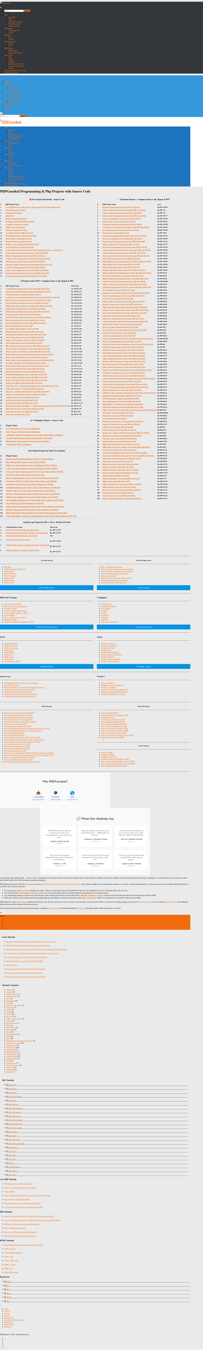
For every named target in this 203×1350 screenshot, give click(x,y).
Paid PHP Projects (171, 902)
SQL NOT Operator (15, 1120)
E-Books (7, 107)
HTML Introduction (11, 643)
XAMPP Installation (108, 754)
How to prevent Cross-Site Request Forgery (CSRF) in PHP (24, 739)
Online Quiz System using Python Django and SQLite (24, 973)
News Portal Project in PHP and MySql (19, 247)
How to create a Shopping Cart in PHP (17, 744)
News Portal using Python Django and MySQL (25, 503)
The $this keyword (10, 608)
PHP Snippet (12, 87)
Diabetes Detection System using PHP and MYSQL (120, 464)
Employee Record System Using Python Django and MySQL (30, 490)
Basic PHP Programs (11, 685)
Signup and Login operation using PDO (114, 580)
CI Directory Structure (108, 606)
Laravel (10, 32)
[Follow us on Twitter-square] (4, 922)
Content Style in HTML (12, 661)
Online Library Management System (18, 238)
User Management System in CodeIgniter (23, 428)
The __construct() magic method (15, 617)
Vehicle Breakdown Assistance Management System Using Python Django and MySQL (41, 516)
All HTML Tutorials (46, 666)
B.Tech (8, 1281)
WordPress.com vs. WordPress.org (112, 685)
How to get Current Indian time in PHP (114, 726)
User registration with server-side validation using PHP (22, 742)
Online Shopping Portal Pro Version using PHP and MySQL (124, 358)
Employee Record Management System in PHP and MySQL (26, 253)
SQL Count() (12, 1147)
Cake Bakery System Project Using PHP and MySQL (121, 315)
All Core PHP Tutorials (47, 588)
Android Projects (14, 102)
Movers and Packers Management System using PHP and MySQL (126, 255)
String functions (9, 580)
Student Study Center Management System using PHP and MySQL (29, 360)
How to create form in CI (109, 622)
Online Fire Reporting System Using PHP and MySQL (25, 340)
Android (11, 61)
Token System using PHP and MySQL (116, 475)
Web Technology (10, 41)
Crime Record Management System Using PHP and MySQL (124, 281)
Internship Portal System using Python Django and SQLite (25, 977)
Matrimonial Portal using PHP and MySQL (118, 492)
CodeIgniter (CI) (14, 30)
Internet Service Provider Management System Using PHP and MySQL (128, 344)
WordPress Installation (108, 687)
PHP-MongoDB (11, 1052)
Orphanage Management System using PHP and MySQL (122, 421)
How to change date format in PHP (112, 737)
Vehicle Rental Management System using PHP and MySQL (123, 253)
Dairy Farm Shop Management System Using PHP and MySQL (28, 300)
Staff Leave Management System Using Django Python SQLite (31, 465)
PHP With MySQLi (15, 24)
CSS (10, 46)
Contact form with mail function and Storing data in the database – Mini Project (34, 250)
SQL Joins (12, 1174)
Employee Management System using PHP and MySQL (122, 390)
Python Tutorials (13, 94)
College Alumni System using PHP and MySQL (119, 430)
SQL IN (11, 1163)
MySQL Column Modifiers (110, 661)
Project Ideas (8, 55)
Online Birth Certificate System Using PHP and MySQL (25, 308)
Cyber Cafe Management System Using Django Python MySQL (32, 468)
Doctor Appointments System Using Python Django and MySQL (32, 478)
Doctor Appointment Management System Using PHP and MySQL (29, 354)
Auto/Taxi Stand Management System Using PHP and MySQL (27, 348)
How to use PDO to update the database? (114, 573)
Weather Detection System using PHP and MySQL (120, 470)
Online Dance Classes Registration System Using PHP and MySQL (126, 293)
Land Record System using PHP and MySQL (21, 403)
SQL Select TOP (14, 1139)
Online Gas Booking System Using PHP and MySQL (121, 267)
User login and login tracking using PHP (17, 726)
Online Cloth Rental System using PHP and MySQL (121, 444)
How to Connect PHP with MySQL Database (19, 713)
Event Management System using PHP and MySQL (120, 230)
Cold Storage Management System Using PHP (118, 335)
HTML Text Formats (11, 648)
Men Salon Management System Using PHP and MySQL (25, 323)
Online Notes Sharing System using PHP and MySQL (24, 388)
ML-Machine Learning (16, 64)
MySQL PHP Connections (110, 652)
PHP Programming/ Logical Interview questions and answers (24, 687)
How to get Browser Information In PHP (114, 728)
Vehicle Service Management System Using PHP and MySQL (124, 215)
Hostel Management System (15, 210)
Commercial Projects (11, 72)
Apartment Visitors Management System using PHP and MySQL (28, 264)
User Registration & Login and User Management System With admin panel (32, 207)
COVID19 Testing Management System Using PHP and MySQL (28, 317)
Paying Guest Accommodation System (115, 233)
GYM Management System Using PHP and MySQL (24, 343)
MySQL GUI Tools (107, 648)
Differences (10, 1007)
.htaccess (9, 989)
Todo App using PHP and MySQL (17, 414)
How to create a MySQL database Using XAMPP (117, 761)
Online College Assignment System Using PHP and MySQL (123, 301)
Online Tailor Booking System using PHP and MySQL (121, 458)
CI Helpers (104, 617)
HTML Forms (9, 657)
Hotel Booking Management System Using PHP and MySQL (124, 270)
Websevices (10, 1067)
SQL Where (12, 1100)
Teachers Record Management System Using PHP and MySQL (28, 291)
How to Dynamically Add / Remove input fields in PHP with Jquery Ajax (28, 755)
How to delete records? (108, 576)
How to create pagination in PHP (15, 750)
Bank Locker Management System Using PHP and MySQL (26, 357)
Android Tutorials (14, 100)
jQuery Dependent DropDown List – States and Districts (23, 730)
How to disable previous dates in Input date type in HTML (23, 1245)
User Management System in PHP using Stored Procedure (26, 276)
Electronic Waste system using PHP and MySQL (119, 438)
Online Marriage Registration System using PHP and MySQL (27, 311)
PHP (5, 15)
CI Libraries (105, 615)
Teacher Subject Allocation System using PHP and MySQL (26, 377)
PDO (10, 19)
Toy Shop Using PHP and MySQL (114, 418)
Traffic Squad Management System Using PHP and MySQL (123, 375)
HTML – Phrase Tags (11, 1260)
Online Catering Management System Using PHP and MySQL (124, 284)
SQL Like (11, 1159)
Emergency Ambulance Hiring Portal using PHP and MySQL (27, 391)
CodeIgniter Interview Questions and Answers (19, 696)
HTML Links (8, 650)
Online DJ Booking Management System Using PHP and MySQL (28, 306)
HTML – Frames (10, 1264)
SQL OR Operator (14, 1112)
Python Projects (11, 1056)
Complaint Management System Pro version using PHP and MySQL (126, 287)
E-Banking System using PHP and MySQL (117, 461)
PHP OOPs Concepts (15, 21)
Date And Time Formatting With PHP (114, 724)
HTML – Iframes (10, 1249)
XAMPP (9, 1072)
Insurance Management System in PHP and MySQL (121, 207)
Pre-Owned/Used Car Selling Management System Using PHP (124, 330)
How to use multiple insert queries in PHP (18, 759)
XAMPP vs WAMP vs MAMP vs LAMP (115, 759)
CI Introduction (106, 604)
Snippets (7, 85)
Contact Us (8, 109)
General (9, 1012)
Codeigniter (10, 1001)
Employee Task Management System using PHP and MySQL (124, 361)
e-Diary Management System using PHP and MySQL (24, 337)
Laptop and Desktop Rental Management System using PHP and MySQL (128, 378)
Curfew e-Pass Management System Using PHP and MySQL (27, 270)
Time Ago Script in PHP (109, 713)
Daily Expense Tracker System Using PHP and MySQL (25, 261)
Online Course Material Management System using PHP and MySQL (127, 370)
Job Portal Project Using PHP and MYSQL (118, 298)
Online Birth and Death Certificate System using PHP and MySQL (126, 447)
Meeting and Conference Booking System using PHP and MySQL (125, 433)
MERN (10, 68)
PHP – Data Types (10, 576)
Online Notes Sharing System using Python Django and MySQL (32, 497)
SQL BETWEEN (14, 1167)
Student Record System (13, 213)
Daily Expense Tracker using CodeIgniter (23, 431)
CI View (104, 613)
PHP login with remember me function (17, 748)
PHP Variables (9, 571)
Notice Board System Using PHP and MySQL (21, 411)
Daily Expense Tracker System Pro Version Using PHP (122, 324)
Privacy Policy (9, 1324)
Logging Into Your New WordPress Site (114, 689)
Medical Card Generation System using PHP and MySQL (26, 394)
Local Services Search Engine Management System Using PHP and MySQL (32, 297)
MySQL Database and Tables (111, 659)
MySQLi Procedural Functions (111, 654)
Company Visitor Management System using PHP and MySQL (28, 258)
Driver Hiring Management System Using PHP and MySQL (123, 353)
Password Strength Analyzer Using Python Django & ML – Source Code (30, 941)
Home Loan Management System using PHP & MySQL (122, 341)
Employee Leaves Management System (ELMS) (22, 244)
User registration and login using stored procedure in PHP (23, 1207)
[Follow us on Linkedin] (4, 926)
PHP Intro (7, 567)
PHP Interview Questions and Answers (19, 1041)
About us (7, 1311)
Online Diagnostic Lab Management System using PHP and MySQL (126, 261)
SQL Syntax (12, 1088)
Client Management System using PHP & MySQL (23, 294)
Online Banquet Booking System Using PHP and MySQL (26, 334)
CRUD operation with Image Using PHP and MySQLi (22, 762)
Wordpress (9, 1069)
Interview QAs (9, 82)
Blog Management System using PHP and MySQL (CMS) (123, 364)
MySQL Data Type (107, 657)
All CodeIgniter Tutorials (143, 627)
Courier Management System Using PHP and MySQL (121, 218)
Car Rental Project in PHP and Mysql (19, 233)
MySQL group (76, 884)
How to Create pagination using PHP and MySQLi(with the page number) (29, 753)
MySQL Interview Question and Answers (18, 692)
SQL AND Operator (15, 1108)
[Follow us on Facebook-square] (4, 920)
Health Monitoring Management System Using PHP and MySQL (125, 278)
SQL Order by (13, 1104)
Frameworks (8, 28)
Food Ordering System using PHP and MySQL (119, 221)
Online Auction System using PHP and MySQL (119, 487)
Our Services (8, 1322)
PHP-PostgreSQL (14, 26)
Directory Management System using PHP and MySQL (25, 255)
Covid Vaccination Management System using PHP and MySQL (125, 387)
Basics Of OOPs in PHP (12, 604)
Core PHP (11, 17)
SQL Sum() (12, 1151)
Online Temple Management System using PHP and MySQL (124, 367)
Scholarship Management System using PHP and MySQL (123, 407)
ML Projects (10, 1027)
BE (7, 1285)
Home (6, 80)
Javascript (9, 1016)
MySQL (11, 39)
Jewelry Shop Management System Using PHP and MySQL (123, 355)
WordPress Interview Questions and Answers (19, 689)
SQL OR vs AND (14, 1116)
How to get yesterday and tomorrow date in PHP (117, 735)
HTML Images (9, 652)
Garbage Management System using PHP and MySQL (121, 381)
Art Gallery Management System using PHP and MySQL (26, 363)
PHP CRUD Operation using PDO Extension (116, 578)
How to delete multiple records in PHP (17, 746)
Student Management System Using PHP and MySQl (24, 331)
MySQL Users (106, 650)
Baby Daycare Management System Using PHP (119, 333)
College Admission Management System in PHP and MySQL (124, 210)
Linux (8, 1025)
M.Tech (9, 1297)
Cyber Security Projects (16, 66)
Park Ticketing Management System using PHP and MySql (26, 303)
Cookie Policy (9, 1318)
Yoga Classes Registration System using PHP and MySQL (123, 275)
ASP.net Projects (11, 996)
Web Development (12, 1065)
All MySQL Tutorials (143, 666)
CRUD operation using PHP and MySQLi (18, 719)
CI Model (104, 611)
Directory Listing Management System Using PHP (120, 327)
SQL (10, 37)
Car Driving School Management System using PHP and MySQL (126, 227)
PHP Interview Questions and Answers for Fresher (21, 683)
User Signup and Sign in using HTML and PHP (20, 722)
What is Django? (12, 965)
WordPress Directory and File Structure (114, 692)
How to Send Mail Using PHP (14, 733)
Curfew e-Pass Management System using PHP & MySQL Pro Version (127, 338)
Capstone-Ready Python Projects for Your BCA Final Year (26, 969)
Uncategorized (11, 1063)
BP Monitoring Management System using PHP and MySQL (27, 366)
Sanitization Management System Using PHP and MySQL (123, 350)
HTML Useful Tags (11, 646)
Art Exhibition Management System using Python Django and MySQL (35, 500)
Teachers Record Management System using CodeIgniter (29, 438)
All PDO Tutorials (144, 588)
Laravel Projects (11, 1023)
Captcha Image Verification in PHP (113, 719)
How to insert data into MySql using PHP (18, 715)
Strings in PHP (9, 578)
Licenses (7, 1313)
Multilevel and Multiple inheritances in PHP (18, 622)
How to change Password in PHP (15, 724)
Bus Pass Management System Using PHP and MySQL (25, 320)
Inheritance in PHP (10, 619)
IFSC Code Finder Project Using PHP (19, 326)
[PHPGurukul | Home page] (5, 3)
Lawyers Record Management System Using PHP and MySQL (124, 313)
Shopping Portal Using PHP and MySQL (20, 221)
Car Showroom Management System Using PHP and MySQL (124, 235)
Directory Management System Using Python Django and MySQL (33, 493)
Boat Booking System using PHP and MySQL (21, 400)
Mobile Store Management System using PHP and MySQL (123, 318)
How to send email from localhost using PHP (19, 757)
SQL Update (12, 1131)
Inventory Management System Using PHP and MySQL (122, 304)
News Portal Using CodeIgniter (18, 444)
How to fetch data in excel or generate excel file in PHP (22, 737)
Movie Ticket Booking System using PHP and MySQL (121, 490)
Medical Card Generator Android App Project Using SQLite (28, 545)
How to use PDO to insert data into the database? (117, 569)
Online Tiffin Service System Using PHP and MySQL (121, 264)
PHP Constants (9, 582)
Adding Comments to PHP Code (15, 569)
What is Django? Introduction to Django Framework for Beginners (28, 945)
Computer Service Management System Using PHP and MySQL (125, 310)
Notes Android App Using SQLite (18, 539)
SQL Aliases (12, 1171)
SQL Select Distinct (15, 1096)
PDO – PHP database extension (111, 567)
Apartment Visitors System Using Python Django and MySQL (31, 481)
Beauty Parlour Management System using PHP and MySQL (27, 273)
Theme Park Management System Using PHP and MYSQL (123, 295)
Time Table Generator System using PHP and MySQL (24, 408)
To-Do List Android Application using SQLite (22, 530)
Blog (8, 998)
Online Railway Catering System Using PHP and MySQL (122, 404)
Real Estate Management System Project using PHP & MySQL (124, 247)
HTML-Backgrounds (11, 1272)
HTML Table (8, 659)
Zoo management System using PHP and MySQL (23, 314)
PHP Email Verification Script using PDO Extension (21, 1224)
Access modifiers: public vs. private (16, 613)
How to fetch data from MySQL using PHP (18, 717)
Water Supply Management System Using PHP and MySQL (123, 241)
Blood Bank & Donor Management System (20, 235)
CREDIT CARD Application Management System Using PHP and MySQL (129, 393)
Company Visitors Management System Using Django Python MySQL (34, 471)
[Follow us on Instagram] (4, 929)
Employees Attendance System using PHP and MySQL (121, 435)
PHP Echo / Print (10, 573)
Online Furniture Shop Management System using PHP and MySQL (127, 273)
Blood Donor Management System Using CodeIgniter (28, 441)
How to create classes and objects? (15, 606)
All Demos (8, 105)
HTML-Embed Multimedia (13, 1253)
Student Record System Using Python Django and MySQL (30, 484)
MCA (8, 1293)
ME (7, 1301)
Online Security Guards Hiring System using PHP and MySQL (27, 351)
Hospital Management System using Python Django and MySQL (32, 509)
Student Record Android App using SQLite (21, 535)
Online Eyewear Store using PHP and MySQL (118, 495)
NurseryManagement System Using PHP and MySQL (121, 401)
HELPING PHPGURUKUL (14, 1320)
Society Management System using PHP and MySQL (121, 258)
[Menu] (1, 7)
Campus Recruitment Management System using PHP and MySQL (126, 250)
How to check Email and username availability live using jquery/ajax (27, 728)
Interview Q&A (53, 908)
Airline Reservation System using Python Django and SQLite (26, 957)
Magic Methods (9, 615)
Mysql (8, 1032)
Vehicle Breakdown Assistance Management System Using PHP (125, 321)
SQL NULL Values (15, 1128)
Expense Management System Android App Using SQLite (27, 533)
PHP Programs (11, 1045)
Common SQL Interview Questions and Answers (20, 694)
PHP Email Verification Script (14, 735)
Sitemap (7, 1315)
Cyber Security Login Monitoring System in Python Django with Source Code (32, 953)
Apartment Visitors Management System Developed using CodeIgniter (34, 435)
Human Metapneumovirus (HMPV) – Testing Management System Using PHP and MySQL (38, 406)
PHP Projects (8, 48)
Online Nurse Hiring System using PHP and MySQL (24, 383)
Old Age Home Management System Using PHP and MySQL (27, 346)
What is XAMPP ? (107, 752)
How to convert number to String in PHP (114, 730)
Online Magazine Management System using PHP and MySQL (124, 307)
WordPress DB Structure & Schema (113, 694)
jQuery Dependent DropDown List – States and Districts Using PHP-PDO (29, 1216)
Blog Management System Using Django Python (25, 462)
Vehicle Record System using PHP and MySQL (22, 397)
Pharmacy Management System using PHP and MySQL (122, 238)
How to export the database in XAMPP (114, 766)
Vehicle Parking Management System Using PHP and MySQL (27, 288)
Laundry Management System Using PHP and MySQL (122, 213)
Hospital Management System (16, 218)
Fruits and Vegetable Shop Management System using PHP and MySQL (128, 455)
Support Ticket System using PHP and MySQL (119, 441)
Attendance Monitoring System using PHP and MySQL (122, 224)
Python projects (13, 96)
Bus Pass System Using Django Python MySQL (25, 474)
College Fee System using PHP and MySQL (117, 427)
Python (10, 59)
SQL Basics (12, 1084)
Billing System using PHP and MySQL (116, 481)
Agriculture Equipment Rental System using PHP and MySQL (124, 453)
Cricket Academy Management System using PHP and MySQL (124, 384)
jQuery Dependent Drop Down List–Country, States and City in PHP (27, 1195)
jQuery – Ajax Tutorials (14, 1018)
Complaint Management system (16, 224)
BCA (8, 1289)
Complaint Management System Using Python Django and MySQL (33, 487)
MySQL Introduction (108, 643)
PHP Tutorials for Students (28, 893)
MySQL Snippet (14, 89)
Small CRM (9, 215)
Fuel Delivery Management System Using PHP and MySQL (123, 373)
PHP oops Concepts (89, 897)
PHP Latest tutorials (28, 884)
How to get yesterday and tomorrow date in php (20, 1187)
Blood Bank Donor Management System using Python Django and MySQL (36, 512)
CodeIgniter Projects (15, 52)
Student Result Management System (18, 241)
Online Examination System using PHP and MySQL (121, 478)
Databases (7, 35)
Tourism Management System (16, 230)
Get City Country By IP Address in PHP (114, 715)
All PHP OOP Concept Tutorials (47, 627)
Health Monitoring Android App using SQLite (22, 550)
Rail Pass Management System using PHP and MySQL (25, 371)
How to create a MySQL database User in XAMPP (118, 763)
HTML (10, 44)
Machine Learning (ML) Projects (15, 70)
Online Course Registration (15, 227)
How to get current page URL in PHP (113, 733)
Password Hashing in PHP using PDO (114, 582)
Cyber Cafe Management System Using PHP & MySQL (25, 267)
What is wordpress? (107, 683)
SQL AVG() (12, 1155)
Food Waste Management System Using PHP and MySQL (123, 347)
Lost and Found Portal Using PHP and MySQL (119, 450)
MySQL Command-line (109, 646)
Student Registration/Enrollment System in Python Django (30, 459)
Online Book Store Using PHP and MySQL (117, 415)
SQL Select (12, 1092)
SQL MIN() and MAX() (16, 1143)
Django (8, 1009)
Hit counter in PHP (107, 717)
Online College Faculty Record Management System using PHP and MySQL (129, 410)
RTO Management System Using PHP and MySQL (120, 398)
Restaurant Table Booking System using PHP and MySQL (26, 380)
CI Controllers (106, 608)
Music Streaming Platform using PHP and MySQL (120, 473)
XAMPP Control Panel (109, 757)
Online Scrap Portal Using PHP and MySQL (118, 467)
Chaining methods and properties (15, 611)
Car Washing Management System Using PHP (22, 328)
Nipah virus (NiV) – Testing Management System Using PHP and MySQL (31, 386)
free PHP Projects (145, 902)
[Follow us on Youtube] (4, 924)
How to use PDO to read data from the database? (117, 571)
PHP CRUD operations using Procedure (55, 884)
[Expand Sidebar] (1, 912)
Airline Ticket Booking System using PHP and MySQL (122, 484)
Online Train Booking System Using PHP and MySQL (121, 498)
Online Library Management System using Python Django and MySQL (35, 506)
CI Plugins (104, 619)
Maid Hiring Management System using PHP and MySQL (26, 374)
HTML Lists (8, 654)
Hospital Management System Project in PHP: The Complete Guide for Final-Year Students (36, 949)
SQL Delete (12, 1135)
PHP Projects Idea (23, 890)
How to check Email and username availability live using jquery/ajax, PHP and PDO (32, 1220)
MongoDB (10, 1029)
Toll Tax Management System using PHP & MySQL (121, 244)
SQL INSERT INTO (15, 1124)
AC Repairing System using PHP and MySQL (118, 290)
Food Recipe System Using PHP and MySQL (118, 413)
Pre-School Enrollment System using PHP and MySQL (25, 368)
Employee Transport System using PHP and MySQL (121, 424)
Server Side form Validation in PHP (113, 722)
